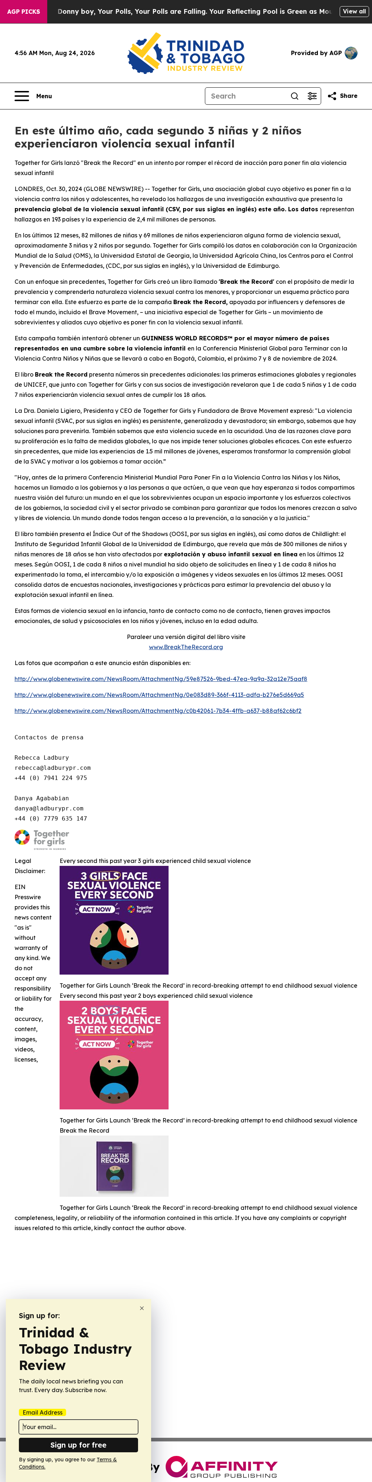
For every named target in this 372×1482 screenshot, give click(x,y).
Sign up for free (78, 1444)
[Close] (141, 1308)
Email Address (42, 1412)
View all (354, 11)
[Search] (294, 96)
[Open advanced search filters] (312, 96)
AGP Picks (23, 11)
